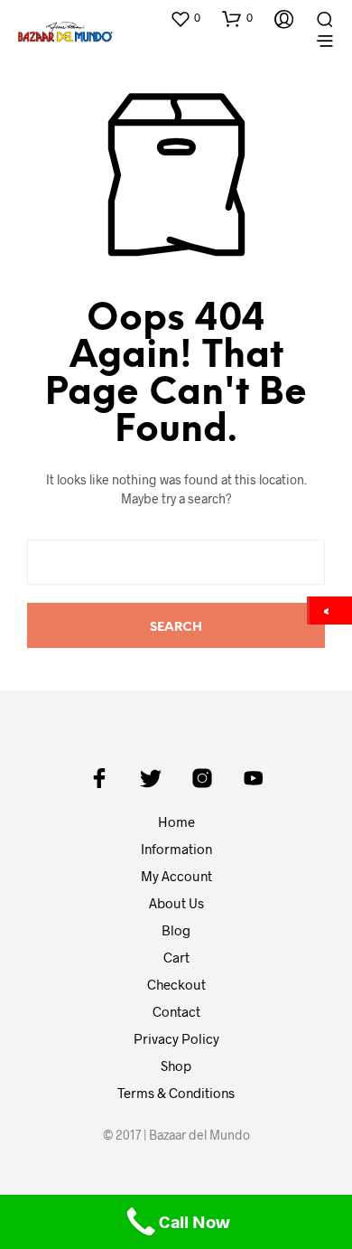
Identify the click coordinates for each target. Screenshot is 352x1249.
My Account (176, 876)
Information (176, 848)
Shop (176, 1065)
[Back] (330, 610)
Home (176, 821)
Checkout (176, 984)
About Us (176, 903)
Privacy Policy (176, 1038)
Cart (176, 957)
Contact (176, 1011)
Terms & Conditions (176, 1093)
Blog (176, 930)
